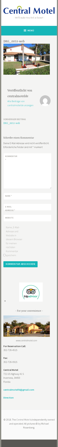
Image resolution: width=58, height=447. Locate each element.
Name (8, 195)
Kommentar (11, 158)
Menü (31, 30)
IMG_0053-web (14, 121)
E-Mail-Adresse (10, 208)
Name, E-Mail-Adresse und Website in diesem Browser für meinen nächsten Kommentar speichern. (14, 241)
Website (9, 217)
